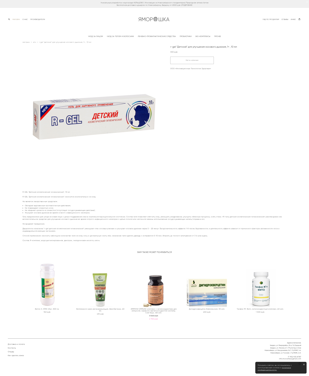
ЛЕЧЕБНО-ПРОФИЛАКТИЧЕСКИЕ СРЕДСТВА (157, 36)
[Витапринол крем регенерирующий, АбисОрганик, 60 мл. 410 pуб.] (101, 281)
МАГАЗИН (16, 19)
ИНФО (293, 19)
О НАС (25, 19)
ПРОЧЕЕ (217, 36)
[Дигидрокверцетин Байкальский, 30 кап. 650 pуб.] (207, 281)
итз (34, 42)
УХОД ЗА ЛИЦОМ (95, 36)
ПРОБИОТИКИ (186, 36)
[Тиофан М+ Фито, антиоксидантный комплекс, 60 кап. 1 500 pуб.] (261, 281)
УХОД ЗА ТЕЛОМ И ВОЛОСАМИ (120, 36)
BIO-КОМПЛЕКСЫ (203, 36)
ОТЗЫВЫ (284, 19)
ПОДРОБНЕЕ (187, 5)
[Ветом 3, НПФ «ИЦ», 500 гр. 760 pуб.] (48, 281)
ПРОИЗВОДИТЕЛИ (37, 19)
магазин (26, 42)
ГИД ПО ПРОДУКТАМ (271, 19)
